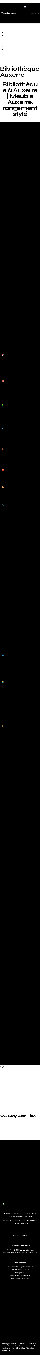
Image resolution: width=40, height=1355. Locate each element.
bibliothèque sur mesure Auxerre (16, 1072)
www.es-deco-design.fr (20, 1270)
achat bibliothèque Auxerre (13, 1067)
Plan (23, 1348)
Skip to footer (17, 1)
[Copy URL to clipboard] (15, 1081)
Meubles (3, 58)
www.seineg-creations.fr (20, 1278)
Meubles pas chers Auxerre (14, 1136)
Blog (18, 1348)
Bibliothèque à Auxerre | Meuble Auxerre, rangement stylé (20, 99)
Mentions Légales (8, 1348)
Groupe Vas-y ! (7, 1350)
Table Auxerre (7, 1127)
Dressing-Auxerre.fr (9, 1344)
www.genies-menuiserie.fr (20, 1275)
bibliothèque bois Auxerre (14, 1069)
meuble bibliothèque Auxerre (24, 1075)
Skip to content (6, 1)
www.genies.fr (20, 1272)
